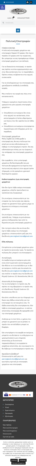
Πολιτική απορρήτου (18, 463)
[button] (2, 7)
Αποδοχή (14, 460)
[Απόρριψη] (34, 453)
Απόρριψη (23, 460)
